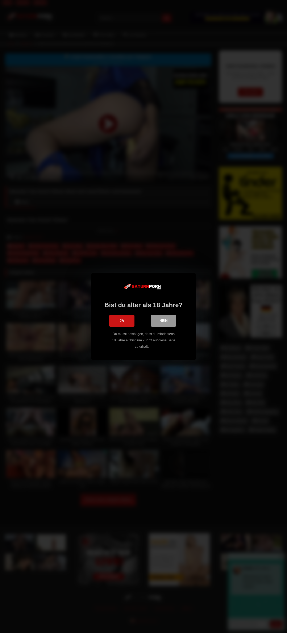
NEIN (163, 320)
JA (122, 320)
